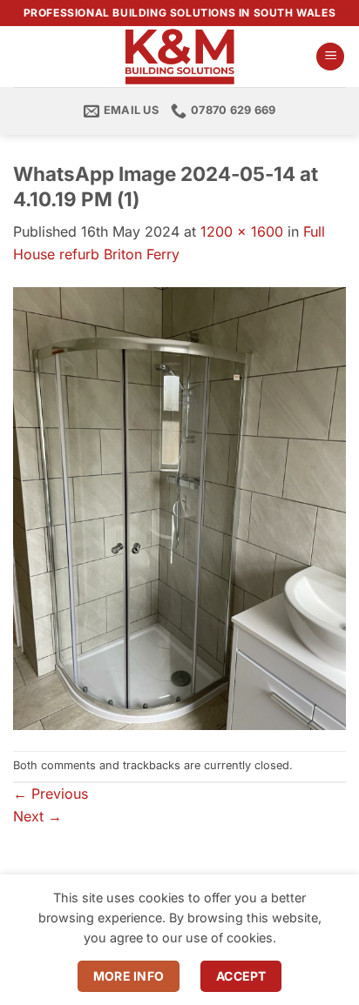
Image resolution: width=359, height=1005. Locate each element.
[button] (330, 57)
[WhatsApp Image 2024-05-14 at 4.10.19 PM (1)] (179, 507)
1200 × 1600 (241, 231)
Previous (50, 793)
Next (37, 816)
